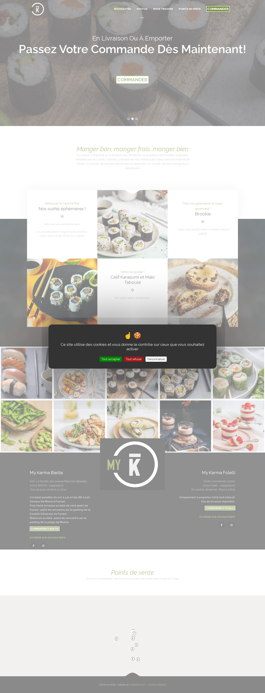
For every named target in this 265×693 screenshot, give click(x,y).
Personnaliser (156, 359)
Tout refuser (134, 359)
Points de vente (190, 9)
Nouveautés (122, 9)
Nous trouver (163, 9)
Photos (142, 9)
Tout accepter (110, 359)
